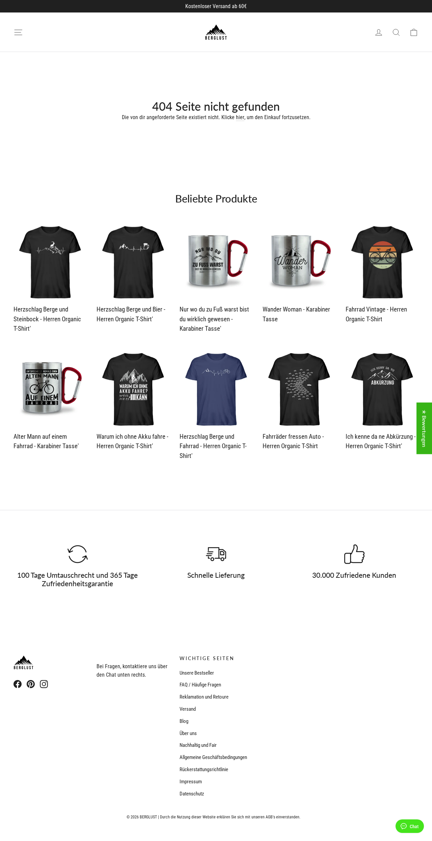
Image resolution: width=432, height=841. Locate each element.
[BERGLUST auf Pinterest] (31, 683)
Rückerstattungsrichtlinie (204, 769)
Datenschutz (192, 794)
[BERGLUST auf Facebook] (18, 683)
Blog (184, 721)
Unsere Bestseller (197, 673)
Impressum (191, 782)
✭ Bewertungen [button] (424, 428)
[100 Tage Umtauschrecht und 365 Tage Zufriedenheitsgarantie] (78, 554)
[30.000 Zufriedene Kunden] (354, 554)
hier (240, 117)
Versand (188, 709)
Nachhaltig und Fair (198, 745)
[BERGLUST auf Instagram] (44, 683)
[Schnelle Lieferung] (216, 554)
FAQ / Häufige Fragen (200, 685)
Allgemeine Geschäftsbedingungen (213, 757)
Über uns (188, 733)
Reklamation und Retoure (204, 697)
